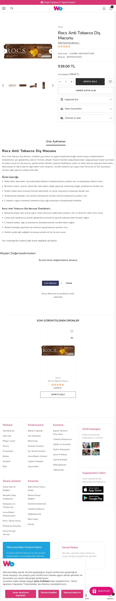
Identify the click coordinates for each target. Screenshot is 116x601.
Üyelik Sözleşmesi (61, 449)
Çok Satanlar (50, 283)
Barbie (6, 456)
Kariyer (31, 524)
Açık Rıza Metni (60, 459)
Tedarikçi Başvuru (36, 509)
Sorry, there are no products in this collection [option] (58, 295)
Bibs (5, 466)
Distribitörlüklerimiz (37, 503)
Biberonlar (33, 441)
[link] (110, 81)
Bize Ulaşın (33, 519)
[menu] (4, 8)
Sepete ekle (90, 81)
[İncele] (71, 337)
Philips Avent (9, 441)
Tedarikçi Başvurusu (62, 439)
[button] (4, 51)
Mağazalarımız (34, 514)
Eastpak (6, 461)
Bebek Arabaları (35, 430)
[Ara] (12, 8)
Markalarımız (8, 430)
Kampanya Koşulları (12, 526)
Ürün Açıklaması (55, 141)
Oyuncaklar (33, 466)
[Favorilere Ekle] (71, 331)
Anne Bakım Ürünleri (37, 456)
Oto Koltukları (34, 436)
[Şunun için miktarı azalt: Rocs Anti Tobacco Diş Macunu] (60, 81)
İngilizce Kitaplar (35, 461)
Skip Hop (7, 436)
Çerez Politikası (60, 454)
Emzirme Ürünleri (36, 446)
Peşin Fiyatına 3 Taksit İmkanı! (59, 2)
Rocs (60, 27)
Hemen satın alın (86, 90)
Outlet (69, 283)
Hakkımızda (58, 470)
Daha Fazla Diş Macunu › (69, 42)
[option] (28, 51)
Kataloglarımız (59, 464)
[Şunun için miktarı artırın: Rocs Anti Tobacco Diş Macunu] (71, 81)
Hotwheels (8, 451)
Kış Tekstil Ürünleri (37, 451)
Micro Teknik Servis (12, 520)
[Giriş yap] (104, 8)
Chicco (6, 446)
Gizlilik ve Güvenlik (62, 444)
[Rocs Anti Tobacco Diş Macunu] (58, 350)
